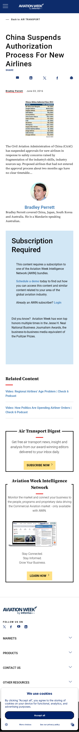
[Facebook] (11, 627)
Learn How (38, 576)
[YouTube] (18, 627)
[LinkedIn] (25, 627)
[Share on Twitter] (44, 78)
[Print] (71, 78)
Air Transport (30, 19)
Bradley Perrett (14, 91)
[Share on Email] (17, 78)
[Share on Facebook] (58, 78)
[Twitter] (4, 627)
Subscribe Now (38, 465)
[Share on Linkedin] (31, 78)
